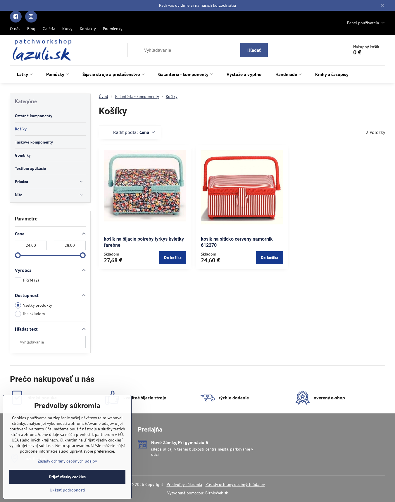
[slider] (18, 255)
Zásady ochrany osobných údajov (235, 484)
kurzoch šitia (224, 5)
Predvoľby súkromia (184, 484)
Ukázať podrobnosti (67, 490)
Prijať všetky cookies (67, 476)
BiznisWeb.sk (216, 493)
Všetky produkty (37, 305)
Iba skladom (34, 313)
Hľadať (254, 50)
